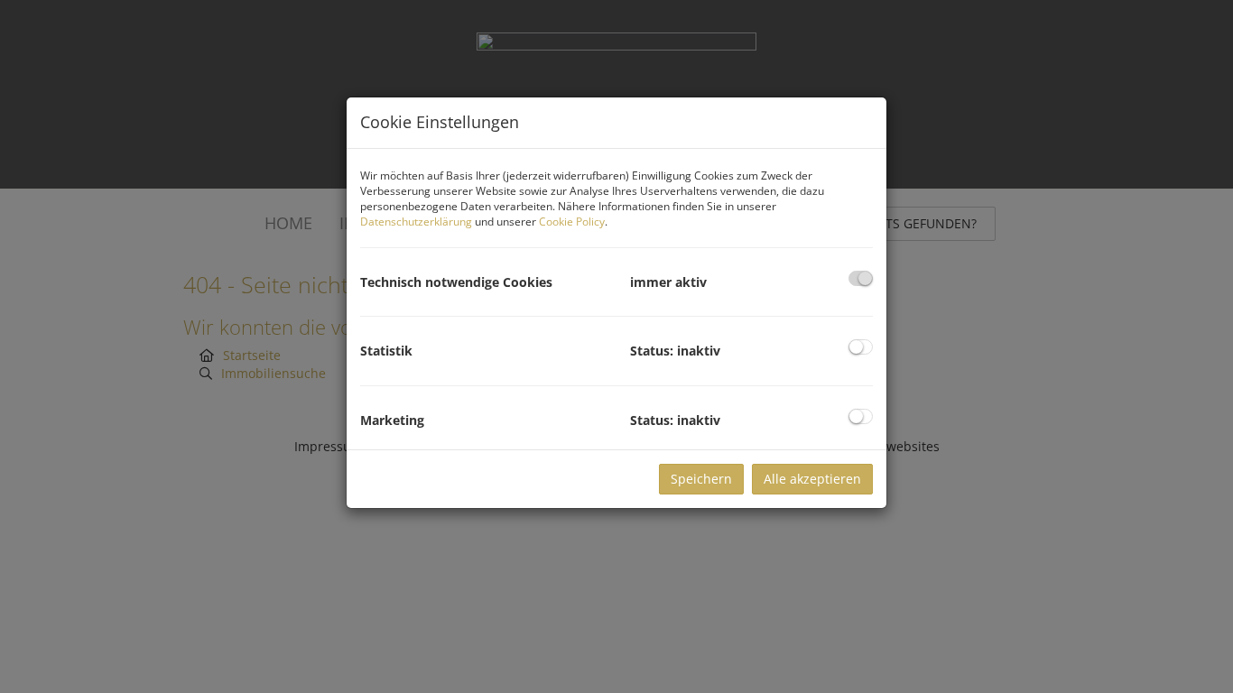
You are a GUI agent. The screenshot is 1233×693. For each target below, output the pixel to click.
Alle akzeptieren (812, 478)
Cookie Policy (572, 221)
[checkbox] (860, 278)
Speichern (701, 478)
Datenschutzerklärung (416, 221)
